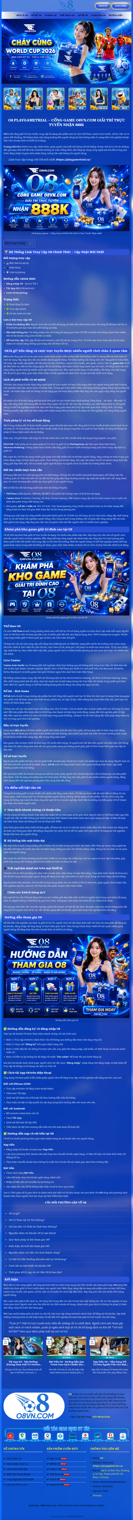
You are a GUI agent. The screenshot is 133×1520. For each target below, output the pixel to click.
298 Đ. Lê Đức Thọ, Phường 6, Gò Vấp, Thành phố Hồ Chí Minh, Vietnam (111, 1473)
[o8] (66, 6)
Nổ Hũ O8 (36, 15)
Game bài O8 (98, 15)
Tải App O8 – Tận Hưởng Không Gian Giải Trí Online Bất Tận (23, 1363)
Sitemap (97, 1495)
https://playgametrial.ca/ (108, 1466)
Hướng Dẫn (116, 15)
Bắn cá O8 (22, 15)
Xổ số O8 (83, 15)
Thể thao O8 (67, 15)
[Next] (130, 1358)
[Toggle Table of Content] (29, 243)
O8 (12, 15)
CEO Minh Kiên (101, 1417)
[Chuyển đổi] (6, 1214)
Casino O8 (50, 15)
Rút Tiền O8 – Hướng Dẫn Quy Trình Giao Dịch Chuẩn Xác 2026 (66, 1363)
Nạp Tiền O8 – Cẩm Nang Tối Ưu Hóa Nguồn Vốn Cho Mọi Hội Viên (109, 1363)
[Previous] (3, 1358)
